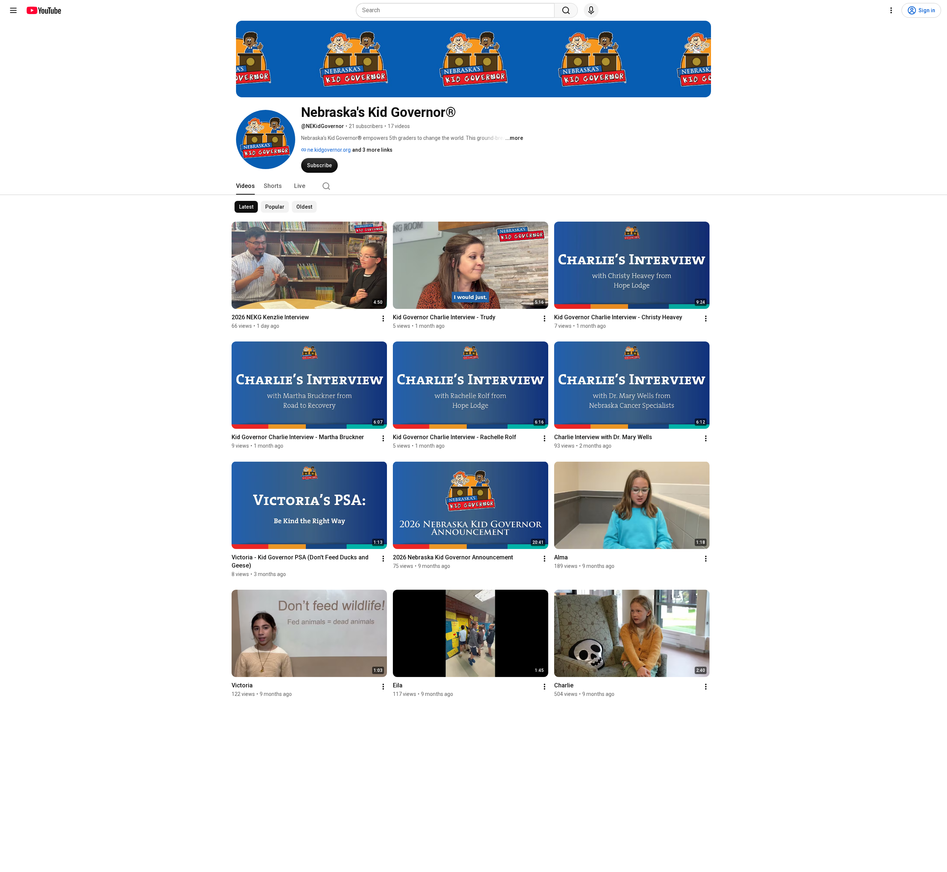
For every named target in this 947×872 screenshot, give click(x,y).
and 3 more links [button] (372, 150)
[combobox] (457, 10)
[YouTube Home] (43, 10)
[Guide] (13, 10)
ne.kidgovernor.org (328, 150)
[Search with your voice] (591, 10)
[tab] (245, 186)
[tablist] (473, 186)
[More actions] (383, 318)
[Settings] (891, 10)
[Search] (566, 10)
